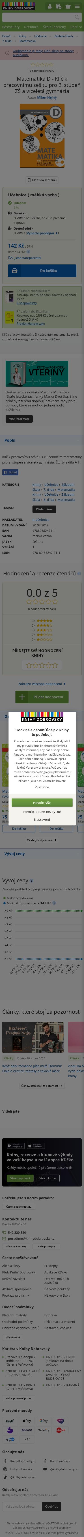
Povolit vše (42, 802)
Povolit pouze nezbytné (42, 811)
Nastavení (42, 819)
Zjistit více (42, 787)
